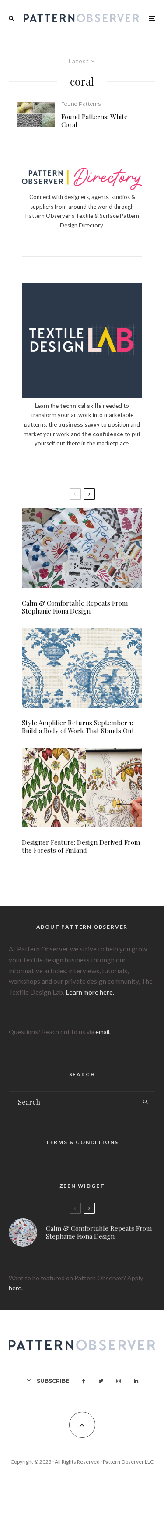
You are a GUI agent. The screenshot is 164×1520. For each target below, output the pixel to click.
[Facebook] (84, 1381)
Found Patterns (81, 103)
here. (16, 1288)
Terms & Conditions (82, 1142)
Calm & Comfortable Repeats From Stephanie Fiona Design (75, 607)
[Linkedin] (136, 1381)
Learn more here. (90, 992)
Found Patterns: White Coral (94, 120)
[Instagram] (118, 1381)
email (102, 1031)
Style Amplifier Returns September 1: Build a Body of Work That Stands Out (78, 726)
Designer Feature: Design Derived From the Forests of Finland (81, 846)
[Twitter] (101, 1381)
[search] (145, 1102)
